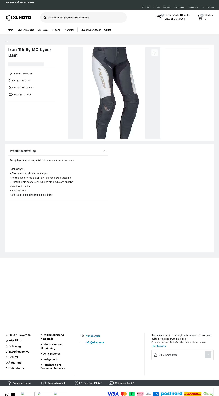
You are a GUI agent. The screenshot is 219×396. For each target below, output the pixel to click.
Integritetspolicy (18, 351)
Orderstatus (16, 368)
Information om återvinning (51, 346)
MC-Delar (42, 29)
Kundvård (146, 7)
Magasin (166, 7)
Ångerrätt (14, 363)
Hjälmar (9, 29)
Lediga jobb (50, 359)
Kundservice (93, 335)
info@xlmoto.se (95, 342)
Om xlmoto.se (208, 7)
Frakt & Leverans (19, 335)
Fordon (157, 7)
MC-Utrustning (26, 29)
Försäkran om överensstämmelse (53, 366)
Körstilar (69, 29)
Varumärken (179, 7)
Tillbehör (56, 29)
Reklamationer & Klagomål (52, 337)
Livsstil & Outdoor (91, 29)
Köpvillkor (15, 340)
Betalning (14, 346)
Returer (13, 357)
